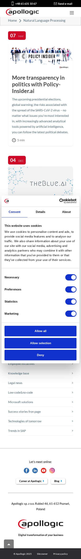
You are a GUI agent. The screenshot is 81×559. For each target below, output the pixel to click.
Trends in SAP (17, 430)
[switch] (70, 289)
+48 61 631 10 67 (26, 3)
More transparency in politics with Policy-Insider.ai (38, 84)
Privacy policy (60, 553)
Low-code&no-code (20, 392)
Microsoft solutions (20, 402)
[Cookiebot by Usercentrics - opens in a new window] (59, 201)
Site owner (42, 553)
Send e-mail (65, 3)
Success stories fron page (24, 411)
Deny (40, 355)
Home (12, 20)
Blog (57, 481)
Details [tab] (40, 211)
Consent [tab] (14, 211)
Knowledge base (18, 373)
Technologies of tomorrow (24, 421)
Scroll (9, 544)
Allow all (40, 331)
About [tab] (66, 211)
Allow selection (40, 343)
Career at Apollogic (30, 481)
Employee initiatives (21, 363)
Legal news (15, 383)
